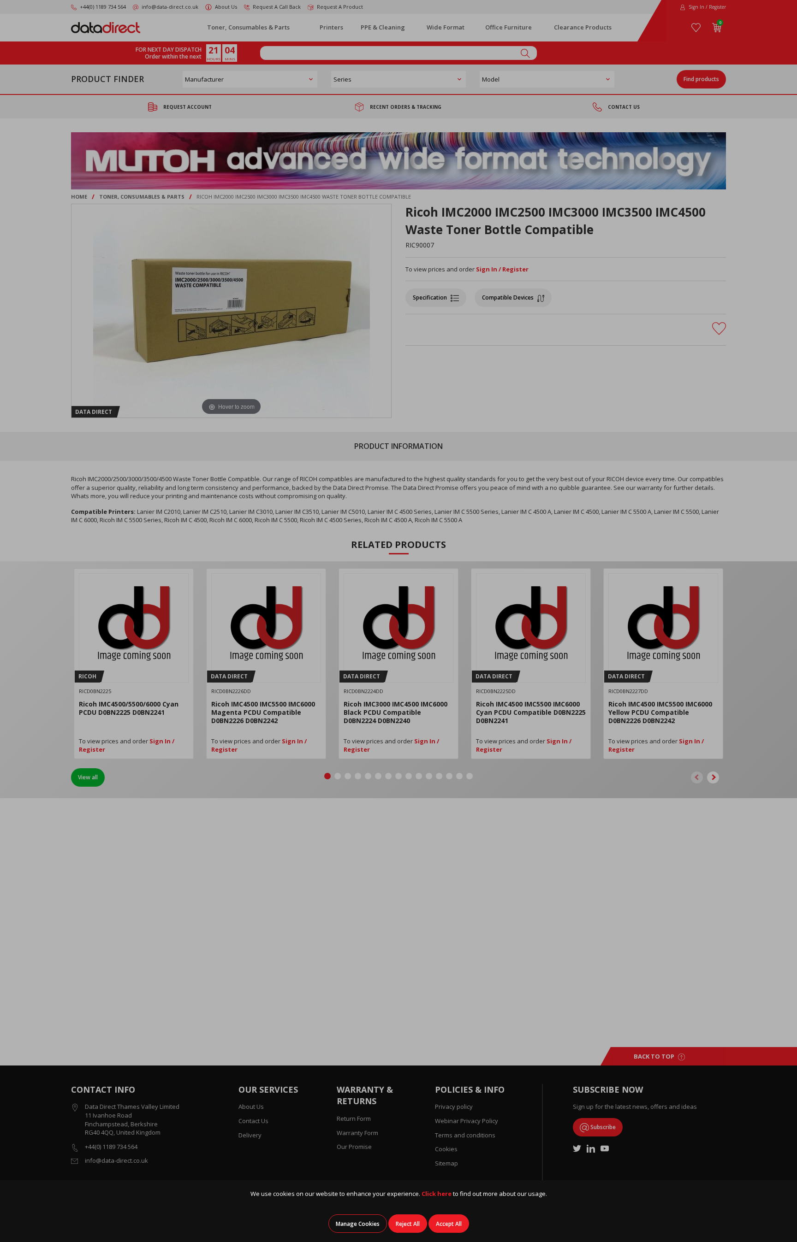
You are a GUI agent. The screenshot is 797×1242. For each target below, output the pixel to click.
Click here (437, 1193)
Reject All (408, 1224)
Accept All (449, 1224)
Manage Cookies (358, 1224)
